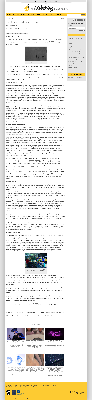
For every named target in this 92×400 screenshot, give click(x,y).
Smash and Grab (72, 70)
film (20, 33)
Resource (16, 14)
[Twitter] (78, 20)
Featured (26, 28)
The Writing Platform (46, 8)
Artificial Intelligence (12, 33)
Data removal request (46, 398)
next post (62, 18)
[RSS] (84, 20)
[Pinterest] (75, 20)
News (39, 14)
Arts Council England (77, 392)
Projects (45, 14)
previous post (10, 18)
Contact (59, 14)
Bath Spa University (14, 392)
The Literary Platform (8, 392)
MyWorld (25, 33)
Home (9, 14)
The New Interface (72, 67)
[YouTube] (80, 20)
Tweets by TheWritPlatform (75, 77)
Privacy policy (37, 398)
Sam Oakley (30, 398)
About (52, 14)
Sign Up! (82, 30)
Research (23, 14)
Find (83, 14)
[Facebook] (73, 20)
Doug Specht (11, 25)
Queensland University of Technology (22, 392)
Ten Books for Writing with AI (75, 61)
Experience (32, 14)
